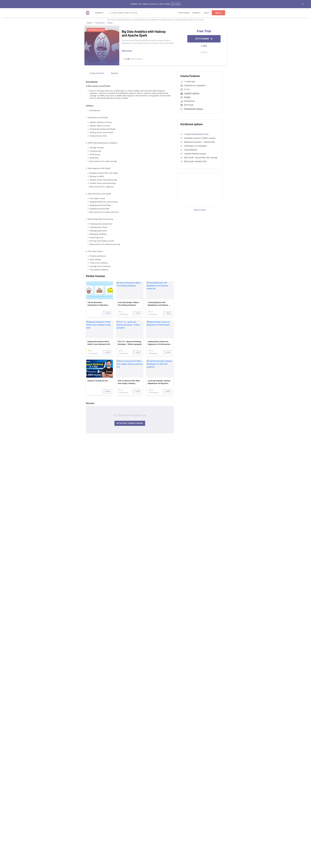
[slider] (119, 311)
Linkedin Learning (191, 93)
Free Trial (204, 134)
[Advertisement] (197, 189)
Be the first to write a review (130, 423)
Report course (200, 210)
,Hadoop (199, 109)
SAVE (205, 46)
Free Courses (184, 13)
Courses (196, 13)
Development (99, 23)
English (187, 97)
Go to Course (202, 39)
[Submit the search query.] (110, 12)
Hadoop (109, 23)
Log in (206, 13)
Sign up (218, 13)
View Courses (176, 4)
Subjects (89, 23)
